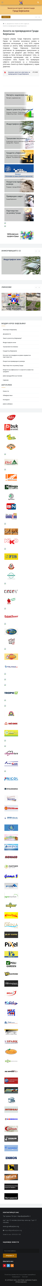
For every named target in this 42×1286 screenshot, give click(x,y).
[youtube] (4, 1265)
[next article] (36, 17)
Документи (7, 334)
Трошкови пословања (10, 347)
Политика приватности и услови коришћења (20, 1274)
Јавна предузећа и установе (12, 376)
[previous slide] (36, 251)
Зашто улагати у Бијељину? (12, 338)
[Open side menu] (2, 2)
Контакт (25, 1277)
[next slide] (39, 251)
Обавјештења (6, 17)
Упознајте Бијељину (10, 329)
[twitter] (8, 1265)
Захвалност (16, 1277)
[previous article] (39, 17)
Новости (6, 391)
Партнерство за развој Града (13, 365)
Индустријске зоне (9, 342)
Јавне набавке (8, 404)
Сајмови (5, 380)
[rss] (12, 1265)
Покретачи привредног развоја (14, 361)
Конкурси (6, 399)
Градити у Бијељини (10, 351)
